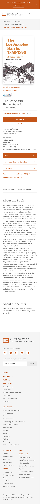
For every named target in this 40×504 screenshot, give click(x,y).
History (17, 22)
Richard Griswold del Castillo (15, 113)
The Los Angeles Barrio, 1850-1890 (15, 27)
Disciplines (7, 22)
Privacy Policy (8, 499)
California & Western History (13, 25)
